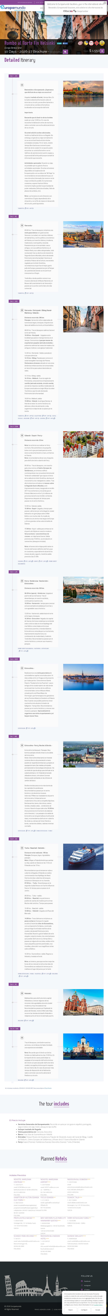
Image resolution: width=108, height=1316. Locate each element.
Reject (71, 1310)
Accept (97, 1310)
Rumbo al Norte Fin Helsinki (30, 42)
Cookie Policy (98, 1305)
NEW (41, 8)
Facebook (87, 1281)
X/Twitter (87, 1290)
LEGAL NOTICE (58, 1309)
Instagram (87, 1285)
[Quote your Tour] (102, 51)
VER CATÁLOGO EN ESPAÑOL (25, 2)
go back (59, 43)
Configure (84, 1310)
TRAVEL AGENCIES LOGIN (42, 1309)
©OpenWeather (48, 1088)
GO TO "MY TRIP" (40, 2)
